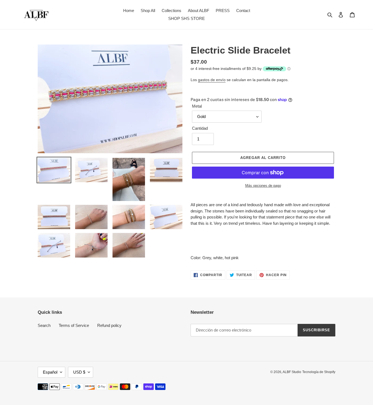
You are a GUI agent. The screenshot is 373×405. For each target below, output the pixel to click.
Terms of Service (74, 325)
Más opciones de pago (263, 186)
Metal (197, 106)
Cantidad (200, 128)
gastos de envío (212, 80)
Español (50, 372)
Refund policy (109, 325)
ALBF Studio (292, 372)
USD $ (79, 372)
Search (44, 325)
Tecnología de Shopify (318, 372)
